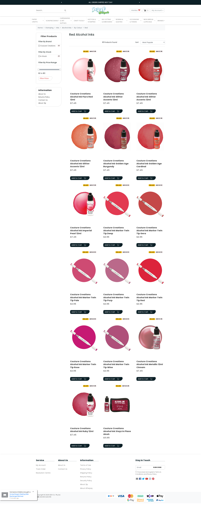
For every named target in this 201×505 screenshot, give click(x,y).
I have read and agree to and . (148, 473)
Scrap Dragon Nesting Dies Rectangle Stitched (19, 495)
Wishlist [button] (134, 10)
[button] (38, 20)
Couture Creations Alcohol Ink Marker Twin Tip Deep (116, 230)
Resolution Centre (43, 473)
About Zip (42, 103)
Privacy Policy (85, 469)
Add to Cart (77, 111)
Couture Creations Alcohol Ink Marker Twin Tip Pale (83, 297)
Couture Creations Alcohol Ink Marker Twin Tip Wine (116, 364)
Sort (137, 42)
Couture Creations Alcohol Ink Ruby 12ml (81, 430)
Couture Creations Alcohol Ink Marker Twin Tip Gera (149, 230)
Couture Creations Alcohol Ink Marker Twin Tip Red (149, 297)
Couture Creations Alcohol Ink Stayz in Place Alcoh (117, 431)
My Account (157, 10)
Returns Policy (44, 97)
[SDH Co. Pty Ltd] (100, 10)
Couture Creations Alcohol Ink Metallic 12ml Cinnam (149, 364)
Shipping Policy (86, 473)
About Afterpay (86, 488)
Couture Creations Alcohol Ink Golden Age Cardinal (149, 163)
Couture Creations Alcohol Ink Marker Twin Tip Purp (116, 297)
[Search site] (65, 10)
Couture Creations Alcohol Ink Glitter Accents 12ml (113, 96)
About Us (42, 94)
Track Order (41, 469)
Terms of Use (85, 465)
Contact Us (43, 100)
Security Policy (86, 480)
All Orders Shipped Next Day (100, 2)
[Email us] (137, 478)
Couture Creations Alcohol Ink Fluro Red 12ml (81, 96)
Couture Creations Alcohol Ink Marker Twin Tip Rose (83, 364)
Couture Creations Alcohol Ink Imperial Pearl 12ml (81, 230)
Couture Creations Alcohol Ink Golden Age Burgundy (116, 163)
